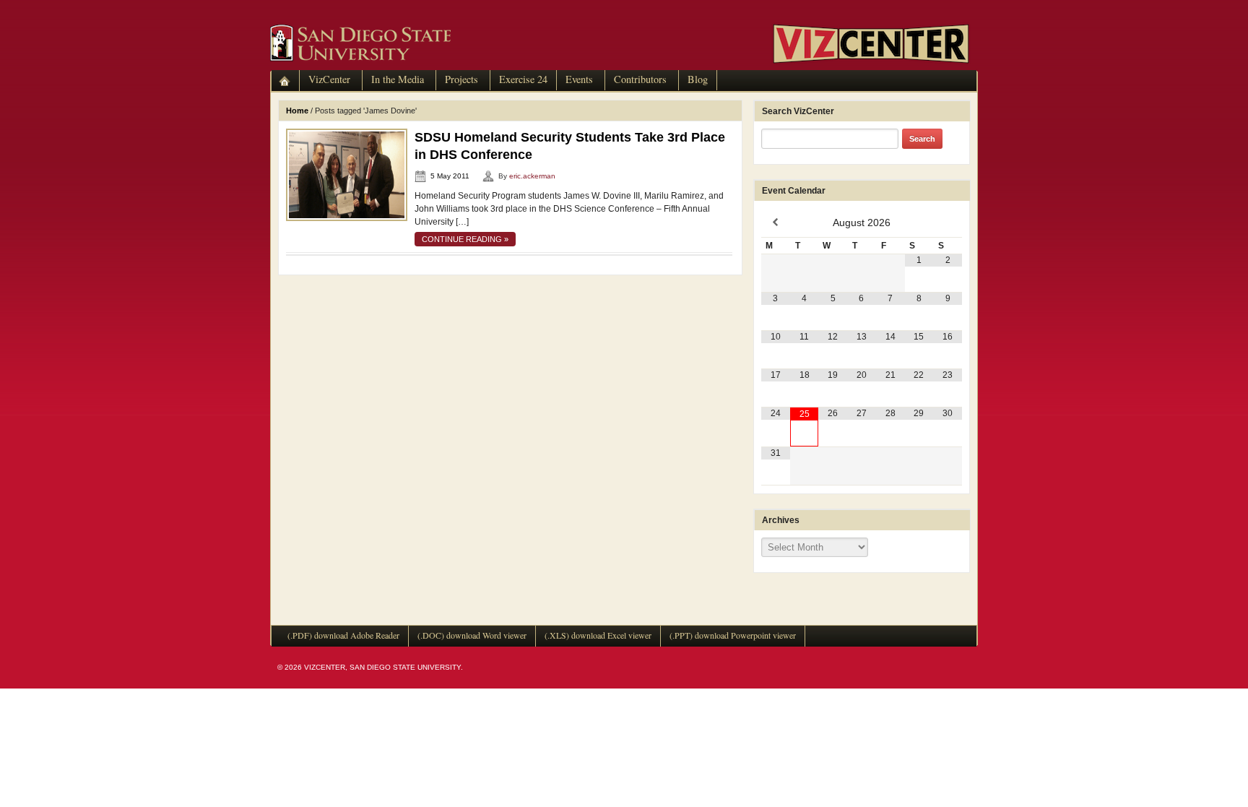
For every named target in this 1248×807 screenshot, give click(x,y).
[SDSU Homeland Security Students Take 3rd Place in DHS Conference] (346, 174)
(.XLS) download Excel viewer (598, 635)
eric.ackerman (532, 176)
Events (579, 79)
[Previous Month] (775, 222)
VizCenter (329, 79)
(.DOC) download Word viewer (471, 635)
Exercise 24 (523, 79)
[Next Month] (947, 222)
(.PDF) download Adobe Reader (343, 635)
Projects (461, 79)
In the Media (397, 79)
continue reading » (465, 239)
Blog (698, 79)
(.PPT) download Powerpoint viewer (733, 635)
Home (297, 110)
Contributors (640, 79)
